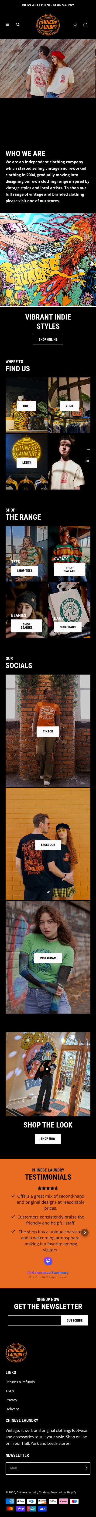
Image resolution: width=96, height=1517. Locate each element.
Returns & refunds (20, 1381)
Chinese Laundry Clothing (33, 1492)
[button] (11, 1232)
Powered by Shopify (63, 1492)
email (13, 1468)
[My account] (75, 24)
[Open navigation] (11, 24)
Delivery (12, 1409)
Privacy (11, 1400)
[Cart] (85, 24)
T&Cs (10, 1390)
